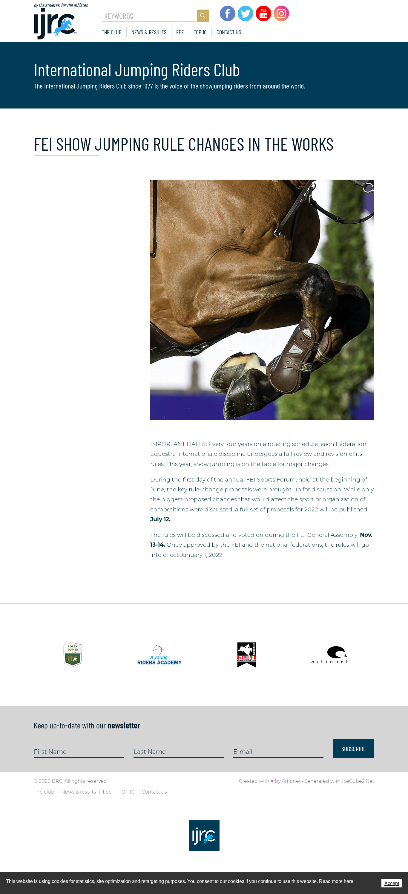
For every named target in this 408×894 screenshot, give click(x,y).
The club (112, 32)
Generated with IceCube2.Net (339, 781)
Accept (391, 883)
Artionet (291, 781)
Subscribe (353, 748)
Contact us (229, 32)
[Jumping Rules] (262, 299)
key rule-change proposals (215, 489)
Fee (180, 32)
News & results (148, 32)
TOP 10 (200, 32)
